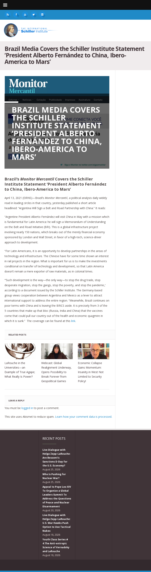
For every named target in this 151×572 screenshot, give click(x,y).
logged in (27, 408)
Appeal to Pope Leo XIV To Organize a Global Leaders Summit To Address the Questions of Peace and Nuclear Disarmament (56, 496)
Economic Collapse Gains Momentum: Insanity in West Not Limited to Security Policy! (91, 372)
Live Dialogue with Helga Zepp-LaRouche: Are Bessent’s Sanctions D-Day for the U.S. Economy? (56, 457)
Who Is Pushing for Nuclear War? (54, 476)
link (72, 321)
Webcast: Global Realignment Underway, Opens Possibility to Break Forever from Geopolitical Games (56, 372)
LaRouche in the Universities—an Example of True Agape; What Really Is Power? (20, 369)
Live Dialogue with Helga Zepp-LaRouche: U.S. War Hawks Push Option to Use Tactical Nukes (56, 522)
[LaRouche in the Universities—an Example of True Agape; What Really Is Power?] (20, 351)
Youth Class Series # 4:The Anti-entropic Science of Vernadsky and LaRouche (55, 545)
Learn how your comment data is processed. (83, 416)
